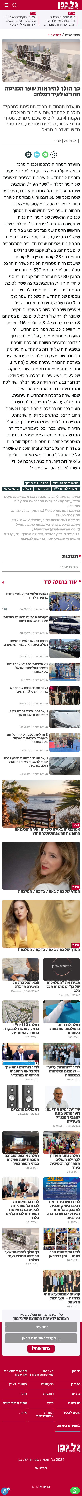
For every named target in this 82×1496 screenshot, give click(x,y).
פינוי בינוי (11, 489)
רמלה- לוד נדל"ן (66, 489)
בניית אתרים (41, 1486)
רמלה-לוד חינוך (36, 483)
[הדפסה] (37, 154)
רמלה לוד (42, 489)
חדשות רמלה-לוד (65, 483)
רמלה (27, 489)
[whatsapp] (45, 154)
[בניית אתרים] (41, 1469)
